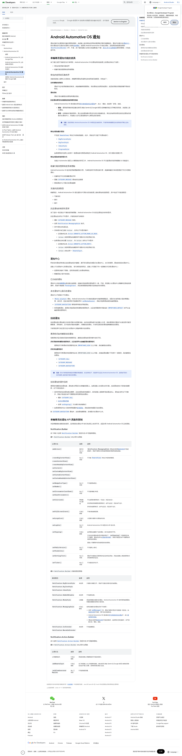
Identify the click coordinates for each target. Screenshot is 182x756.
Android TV (82, 729)
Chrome (60, 743)
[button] (12, 45)
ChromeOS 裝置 (84, 723)
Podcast (30, 735)
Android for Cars (29, 8)
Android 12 (108, 732)
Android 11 (108, 735)
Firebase (69, 743)
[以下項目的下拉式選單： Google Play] (67, 2)
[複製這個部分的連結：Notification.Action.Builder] (76, 637)
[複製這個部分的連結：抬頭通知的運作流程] (69, 382)
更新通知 (80, 408)
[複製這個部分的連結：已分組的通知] (64, 279)
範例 (11, 12)
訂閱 (160, 751)
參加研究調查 (160, 726)
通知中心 (126, 43)
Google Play (61, 2)
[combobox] (132, 2)
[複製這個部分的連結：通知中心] (61, 259)
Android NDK (134, 729)
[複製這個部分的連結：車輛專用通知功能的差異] (77, 58)
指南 (3, 12)
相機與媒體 (56, 726)
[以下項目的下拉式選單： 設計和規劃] (41, 2)
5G (54, 732)
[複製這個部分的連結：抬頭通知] (61, 318)
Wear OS (82, 720)
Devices (15, 8)
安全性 (30, 723)
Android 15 (108, 723)
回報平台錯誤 (160, 717)
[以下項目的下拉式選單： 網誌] (79, 2)
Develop (5, 8)
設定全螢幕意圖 (63, 401)
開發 (48, 2)
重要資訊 (22, 2)
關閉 (165, 22)
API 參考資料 (134, 723)
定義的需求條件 (106, 537)
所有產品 (96, 743)
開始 (174, 22)
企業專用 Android (33, 720)
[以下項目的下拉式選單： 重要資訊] (27, 2)
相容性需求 (121, 449)
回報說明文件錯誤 (161, 720)
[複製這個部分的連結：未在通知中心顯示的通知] (73, 291)
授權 (35, 751)
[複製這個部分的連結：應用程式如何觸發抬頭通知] (75, 334)
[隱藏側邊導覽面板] (23, 752)
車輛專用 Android (84, 726)
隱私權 (55, 729)
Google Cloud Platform (82, 743)
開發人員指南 (135, 720)
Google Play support (162, 723)
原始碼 (30, 726)
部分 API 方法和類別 (110, 48)
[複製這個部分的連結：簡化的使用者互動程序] (71, 75)
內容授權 (70, 684)
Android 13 (108, 729)
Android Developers (56, 30)
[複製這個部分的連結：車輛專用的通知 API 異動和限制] (84, 420)
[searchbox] (12, 18)
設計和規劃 (36, 2)
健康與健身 (56, 723)
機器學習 (56, 720)
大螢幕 (81, 717)
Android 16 (108, 720)
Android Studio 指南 (137, 717)
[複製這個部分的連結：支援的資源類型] (66, 188)
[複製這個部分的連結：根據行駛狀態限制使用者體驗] (77, 166)
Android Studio (169, 2)
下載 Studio (134, 726)
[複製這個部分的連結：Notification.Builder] (70, 429)
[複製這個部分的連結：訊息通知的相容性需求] (71, 209)
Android (30, 717)
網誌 (75, 2)
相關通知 (63, 283)
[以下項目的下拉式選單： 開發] (52, 2)
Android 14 (108, 726)
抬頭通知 (76, 46)
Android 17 (108, 717)
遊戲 (54, 717)
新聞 (29, 729)
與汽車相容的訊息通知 (87, 104)
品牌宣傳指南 (42, 751)
